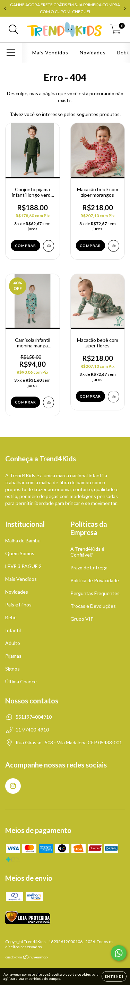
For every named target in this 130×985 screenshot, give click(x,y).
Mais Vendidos (50, 52)
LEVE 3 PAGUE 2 (23, 566)
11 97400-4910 (32, 730)
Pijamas (13, 656)
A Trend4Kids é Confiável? (87, 552)
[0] (115, 31)
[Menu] (11, 53)
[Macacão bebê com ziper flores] (113, 396)
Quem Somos (19, 553)
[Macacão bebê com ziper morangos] (113, 246)
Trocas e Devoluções (93, 606)
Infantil (13, 630)
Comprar (25, 245)
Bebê (11, 617)
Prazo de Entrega (88, 567)
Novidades (93, 52)
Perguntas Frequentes (95, 593)
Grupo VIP (82, 619)
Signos (12, 669)
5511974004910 (34, 717)
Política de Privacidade (94, 580)
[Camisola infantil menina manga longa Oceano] (48, 402)
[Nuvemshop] (27, 958)
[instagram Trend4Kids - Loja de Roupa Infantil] (13, 786)
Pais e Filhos (18, 604)
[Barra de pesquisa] (13, 29)
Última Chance (21, 681)
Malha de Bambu (23, 540)
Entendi (114, 976)
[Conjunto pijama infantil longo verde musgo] (48, 246)
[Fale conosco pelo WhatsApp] (119, 953)
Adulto (12, 643)
